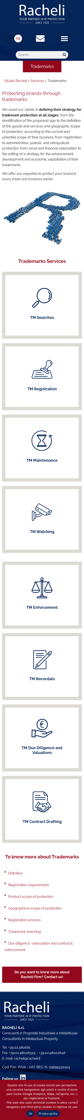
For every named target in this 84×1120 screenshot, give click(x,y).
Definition (15, 873)
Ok (31, 1113)
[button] (64, 38)
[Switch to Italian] (18, 38)
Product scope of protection (30, 897)
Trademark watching (24, 932)
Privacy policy (48, 1113)
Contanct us (42, 311)
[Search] (64, 55)
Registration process (24, 920)
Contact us (42, 383)
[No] (77, 1100)
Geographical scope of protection (35, 908)
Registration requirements (28, 885)
